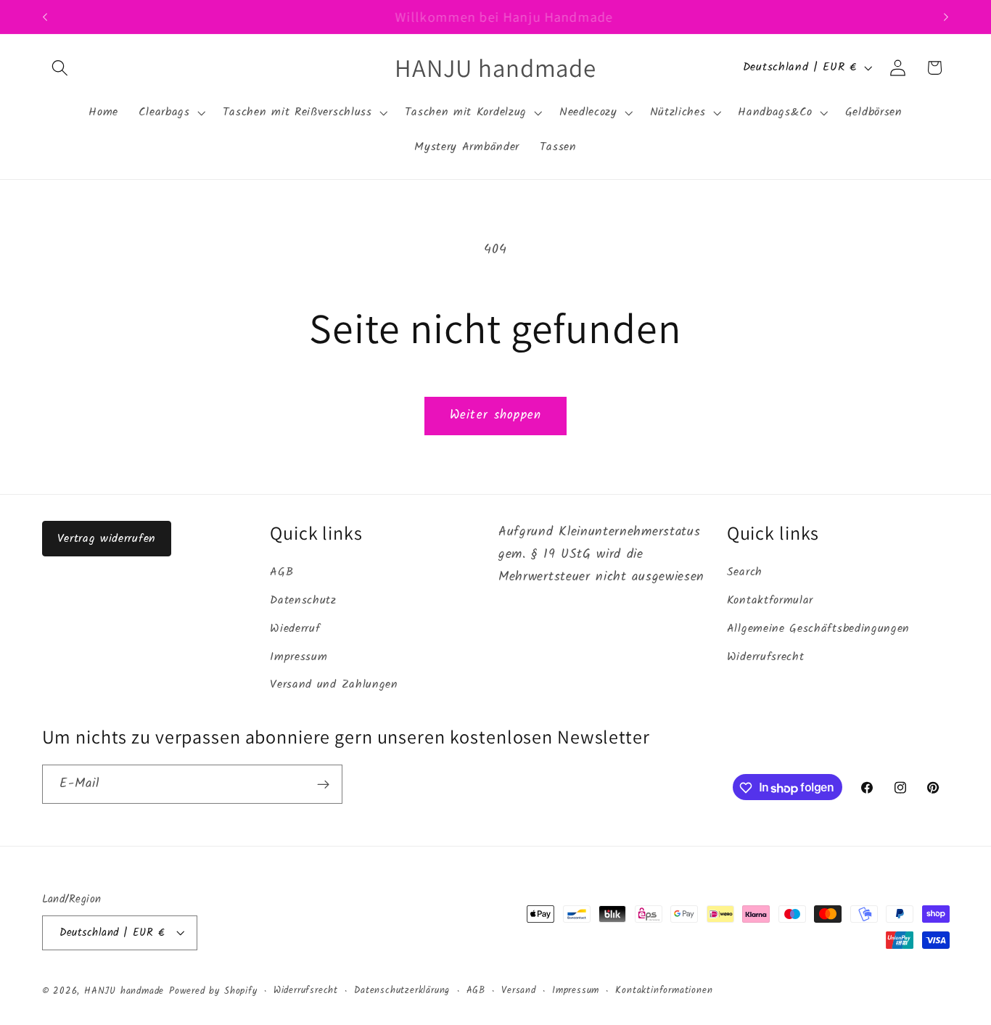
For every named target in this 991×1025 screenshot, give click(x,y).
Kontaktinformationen (663, 991)
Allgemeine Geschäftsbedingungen (818, 628)
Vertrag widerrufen (106, 539)
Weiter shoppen (495, 415)
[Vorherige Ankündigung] (45, 17)
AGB (281, 573)
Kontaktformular (770, 600)
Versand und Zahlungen (334, 685)
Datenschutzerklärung (402, 991)
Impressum (298, 657)
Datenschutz (303, 600)
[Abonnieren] (323, 784)
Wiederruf (295, 628)
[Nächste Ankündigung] (946, 17)
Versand (518, 991)
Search (744, 573)
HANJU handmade (124, 991)
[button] (60, 67)
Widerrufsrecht (766, 657)
